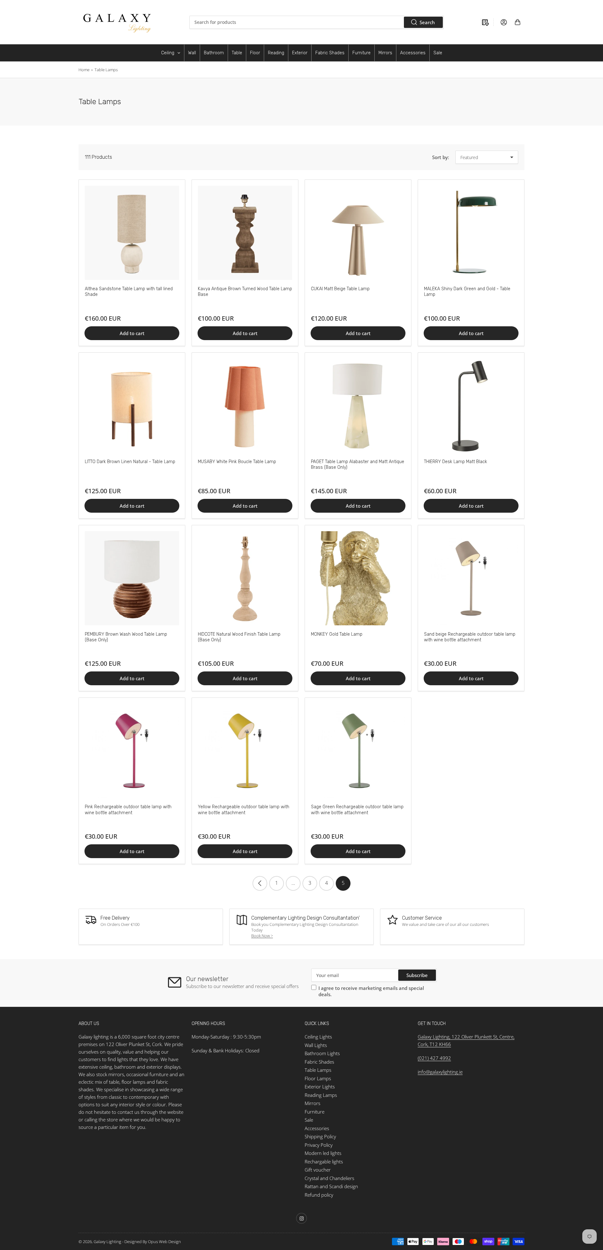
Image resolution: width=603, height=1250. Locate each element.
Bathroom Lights (322, 1053)
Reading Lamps (321, 1095)
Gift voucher (318, 1170)
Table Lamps (106, 69)
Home (84, 69)
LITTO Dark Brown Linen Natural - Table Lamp (130, 461)
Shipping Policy (320, 1136)
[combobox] (316, 22)
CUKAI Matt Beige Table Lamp (340, 288)
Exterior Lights (320, 1086)
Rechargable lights (324, 1161)
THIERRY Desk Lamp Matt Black (455, 461)
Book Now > (262, 935)
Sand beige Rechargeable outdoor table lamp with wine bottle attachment (469, 637)
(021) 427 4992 (434, 1058)
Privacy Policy (319, 1145)
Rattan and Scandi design (331, 1186)
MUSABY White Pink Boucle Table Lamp (237, 461)
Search (427, 22)
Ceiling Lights (318, 1037)
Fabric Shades (319, 1062)
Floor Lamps (318, 1078)
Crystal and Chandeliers (329, 1178)
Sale (309, 1120)
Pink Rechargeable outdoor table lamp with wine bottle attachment (128, 809)
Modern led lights (323, 1153)
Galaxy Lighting (107, 1241)
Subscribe (417, 975)
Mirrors (312, 1103)
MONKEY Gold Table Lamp (336, 634)
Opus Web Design (164, 1241)
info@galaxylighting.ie (440, 1072)
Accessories (317, 1128)
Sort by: (440, 157)
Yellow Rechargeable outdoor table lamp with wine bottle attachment (243, 809)
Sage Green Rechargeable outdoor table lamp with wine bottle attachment (357, 809)
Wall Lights (316, 1045)
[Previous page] (260, 883)
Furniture (314, 1111)
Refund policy (319, 1195)
